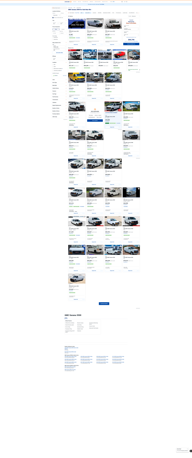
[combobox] (59, 8)
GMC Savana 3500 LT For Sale (70, 366)
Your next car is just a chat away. (96, 4)
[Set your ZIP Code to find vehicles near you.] (91, 9)
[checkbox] (55, 37)
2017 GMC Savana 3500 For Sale (118, 356)
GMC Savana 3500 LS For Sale (70, 369)
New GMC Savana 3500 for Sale (70, 351)
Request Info (76, 44)
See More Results (104, 303)
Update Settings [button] (136, 41)
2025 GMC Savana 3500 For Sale (70, 359)
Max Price (61, 31)
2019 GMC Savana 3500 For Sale (102, 359)
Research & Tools (104, 1)
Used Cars (74, 1)
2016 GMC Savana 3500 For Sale (118, 359)
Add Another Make (59, 52)
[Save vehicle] (84, 20)
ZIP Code (62, 13)
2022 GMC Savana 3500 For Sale (86, 359)
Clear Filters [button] (77, 12)
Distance (53, 13)
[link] (78, 37)
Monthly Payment (126, 25)
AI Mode (112, 1)
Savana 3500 (79, 7)
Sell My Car (91, 1)
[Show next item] (120, 106)
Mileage (54, 58)
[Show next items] (138, 13)
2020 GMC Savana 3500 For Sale (102, 356)
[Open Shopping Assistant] (191, 451)
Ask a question (95, 120)
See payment (71, 89)
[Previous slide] (70, 61)
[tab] (66, 318)
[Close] (187, 449)
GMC (74, 7)
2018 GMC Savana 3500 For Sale (102, 362)
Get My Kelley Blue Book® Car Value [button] (131, 37)
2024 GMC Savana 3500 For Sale (70, 362)
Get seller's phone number (127, 153)
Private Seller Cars (85, 1)
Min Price (53, 31)
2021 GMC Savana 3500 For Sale (86, 362)
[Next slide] (138, 61)
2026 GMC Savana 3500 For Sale (70, 356)
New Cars (79, 1)
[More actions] (84, 44)
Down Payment (126, 31)
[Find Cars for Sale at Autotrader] (68, 1)
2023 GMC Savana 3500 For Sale (86, 356)
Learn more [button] (64, 75)
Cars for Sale (70, 7)
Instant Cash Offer (97, 1)
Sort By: (130, 16)
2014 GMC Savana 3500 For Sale (118, 362)
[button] (122, 1)
